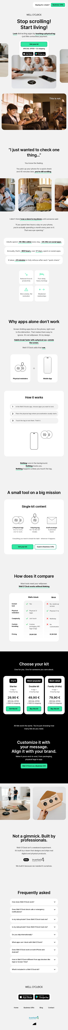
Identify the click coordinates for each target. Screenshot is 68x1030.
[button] (34, 902)
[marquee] (34, 194)
